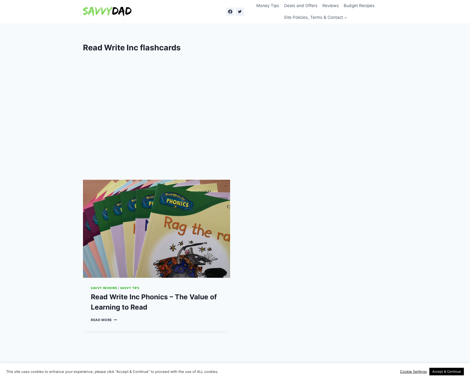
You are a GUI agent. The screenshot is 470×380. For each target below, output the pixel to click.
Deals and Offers (300, 5)
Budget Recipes (359, 5)
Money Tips (267, 5)
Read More (104, 320)
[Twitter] (240, 12)
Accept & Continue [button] (446, 371)
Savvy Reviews (104, 288)
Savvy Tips (130, 288)
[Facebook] (230, 12)
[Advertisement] (235, 126)
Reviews (330, 5)
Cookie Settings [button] (413, 371)
